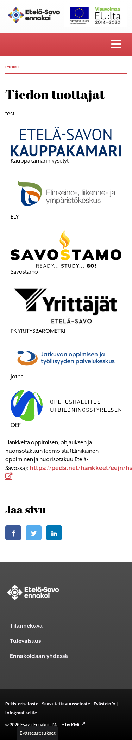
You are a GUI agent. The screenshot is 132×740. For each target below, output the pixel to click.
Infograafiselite (21, 712)
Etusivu (12, 67)
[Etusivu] (33, 592)
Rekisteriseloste (21, 704)
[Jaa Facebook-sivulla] (13, 532)
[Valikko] (116, 44)
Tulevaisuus (25, 640)
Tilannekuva (26, 625)
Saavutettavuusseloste (66, 704)
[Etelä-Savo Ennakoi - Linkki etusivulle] (34, 14)
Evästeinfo (104, 704)
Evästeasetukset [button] (38, 733)
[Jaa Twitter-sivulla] (34, 532)
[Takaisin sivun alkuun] (121, 732)
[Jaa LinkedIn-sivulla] (54, 532)
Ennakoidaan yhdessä (39, 656)
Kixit (75, 725)
